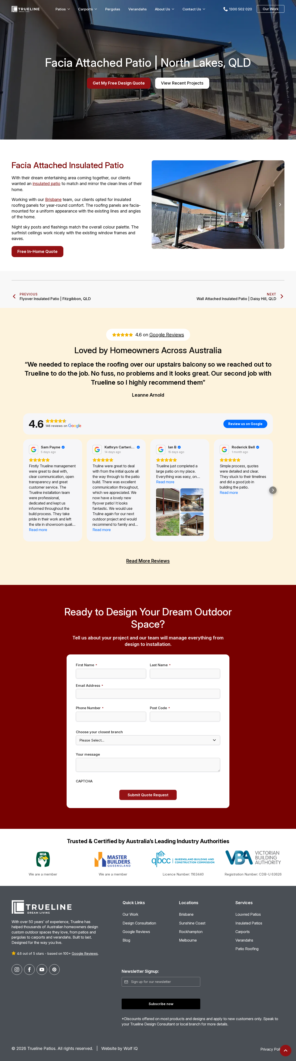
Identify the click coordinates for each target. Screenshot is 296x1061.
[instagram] (17, 969)
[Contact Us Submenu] (205, 9)
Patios (61, 9)
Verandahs (137, 9)
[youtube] (42, 969)
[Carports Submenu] (97, 9)
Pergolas (112, 9)
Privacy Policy (272, 1049)
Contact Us (191, 9)
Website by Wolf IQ (119, 1048)
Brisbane (53, 199)
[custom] (54, 969)
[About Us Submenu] (174, 9)
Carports (85, 9)
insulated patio (46, 183)
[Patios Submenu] (70, 9)
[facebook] (29, 969)
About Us (162, 9)
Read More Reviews (148, 561)
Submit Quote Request (148, 795)
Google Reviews (166, 334)
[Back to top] (285, 1050)
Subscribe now (161, 1004)
